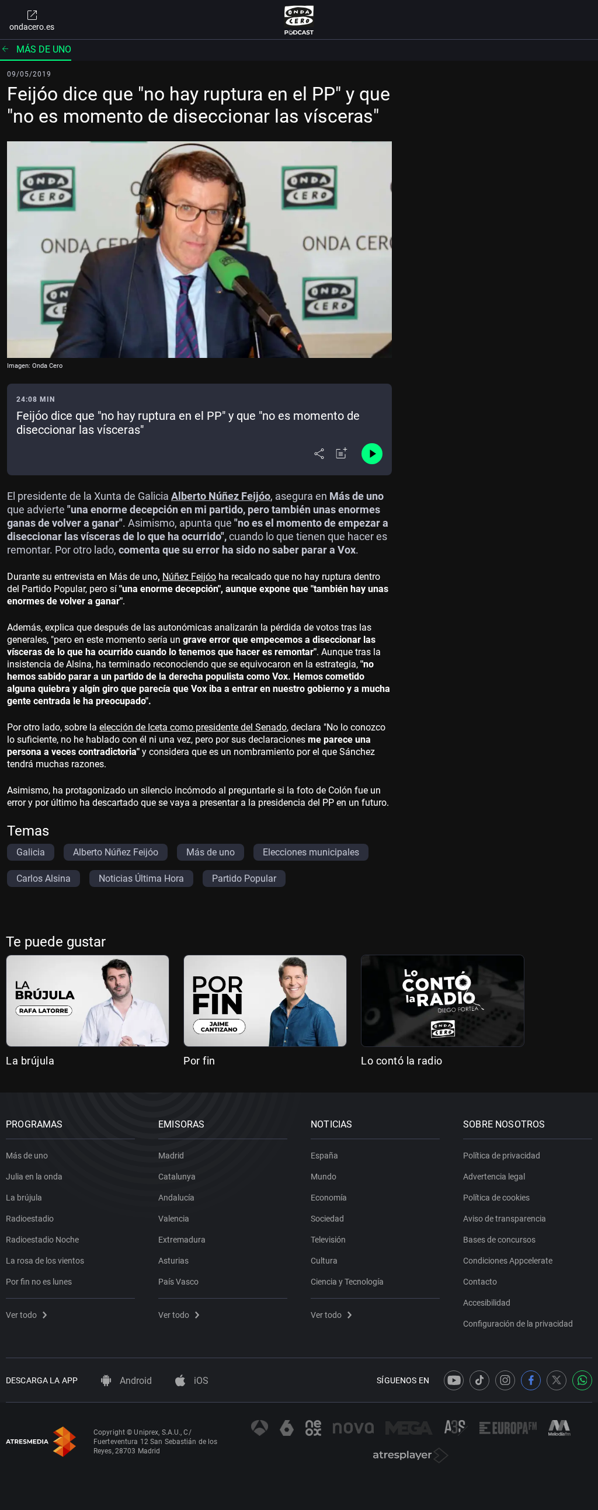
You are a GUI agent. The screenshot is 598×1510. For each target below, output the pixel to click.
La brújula (30, 1061)
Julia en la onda (34, 1176)
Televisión (328, 1239)
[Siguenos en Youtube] (454, 1380)
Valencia (173, 1218)
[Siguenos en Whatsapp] (582, 1380)
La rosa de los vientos (45, 1260)
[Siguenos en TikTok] (479, 1380)
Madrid (171, 1155)
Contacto (480, 1281)
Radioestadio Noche (42, 1239)
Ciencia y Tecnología (347, 1281)
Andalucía (176, 1197)
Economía (329, 1197)
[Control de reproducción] (372, 453)
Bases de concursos (499, 1239)
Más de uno (43, 49)
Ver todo (21, 1315)
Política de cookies (496, 1197)
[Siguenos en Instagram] (505, 1380)
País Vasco (178, 1281)
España (324, 1155)
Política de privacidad (501, 1155)
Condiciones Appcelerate (507, 1260)
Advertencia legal (494, 1176)
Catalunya (177, 1176)
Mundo (323, 1176)
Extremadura (182, 1239)
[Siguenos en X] (556, 1380)
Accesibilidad (486, 1302)
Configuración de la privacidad (518, 1323)
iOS (200, 1380)
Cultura (324, 1260)
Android (134, 1380)
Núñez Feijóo (189, 576)
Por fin (199, 1061)
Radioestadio (30, 1218)
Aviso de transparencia (504, 1218)
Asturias (173, 1260)
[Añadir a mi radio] (341, 453)
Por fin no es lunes (39, 1281)
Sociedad (327, 1218)
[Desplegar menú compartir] (319, 453)
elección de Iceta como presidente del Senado (193, 727)
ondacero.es (31, 27)
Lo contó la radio (402, 1061)
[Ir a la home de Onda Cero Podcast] (299, 20)
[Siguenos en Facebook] (531, 1380)
